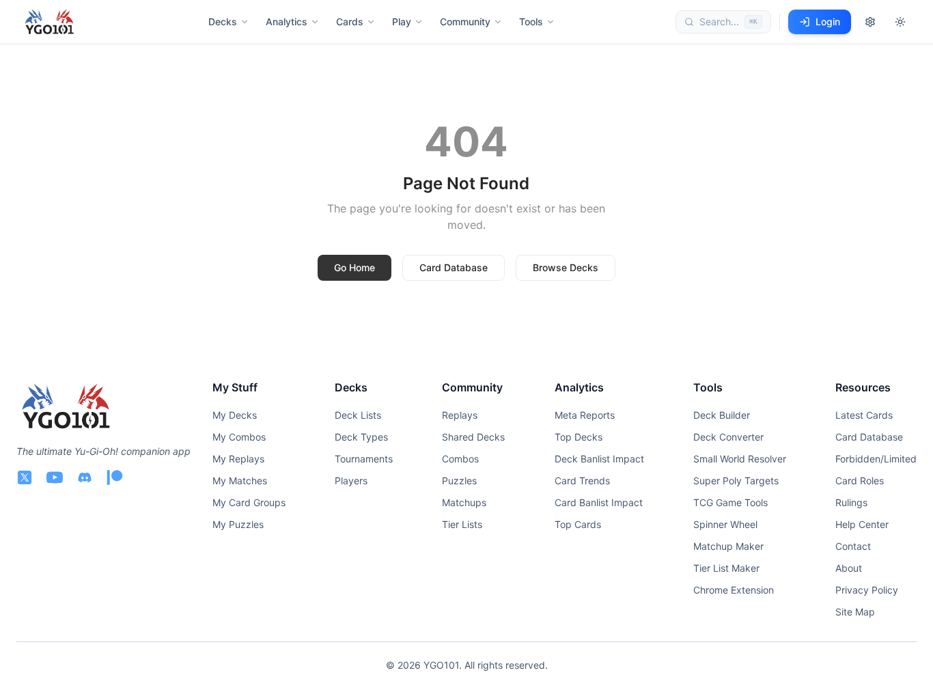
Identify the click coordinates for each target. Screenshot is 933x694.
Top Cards (578, 524)
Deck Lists (358, 415)
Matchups (464, 502)
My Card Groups (249, 502)
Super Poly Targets (736, 480)
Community (465, 21)
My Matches (239, 480)
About (848, 568)
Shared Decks (473, 437)
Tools (531, 21)
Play (401, 21)
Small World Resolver (739, 458)
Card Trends (582, 480)
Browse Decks (565, 267)
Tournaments (364, 458)
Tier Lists (462, 524)
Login (828, 21)
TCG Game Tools (730, 502)
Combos (460, 458)
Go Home (354, 267)
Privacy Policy (866, 590)
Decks (222, 21)
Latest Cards (864, 415)
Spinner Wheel (725, 524)
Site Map (855, 611)
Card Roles (859, 480)
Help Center (862, 524)
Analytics (286, 21)
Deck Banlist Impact (599, 458)
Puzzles (459, 480)
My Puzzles (238, 524)
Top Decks (578, 437)
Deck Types (361, 437)
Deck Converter (728, 437)
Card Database (453, 267)
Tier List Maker (726, 568)
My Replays (238, 458)
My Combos (239, 437)
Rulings (851, 502)
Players (351, 480)
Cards (349, 21)
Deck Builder (721, 415)
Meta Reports (585, 415)
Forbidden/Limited (876, 458)
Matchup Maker (728, 546)
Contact (853, 546)
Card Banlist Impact (599, 502)
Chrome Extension (733, 590)
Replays (459, 415)
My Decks (234, 415)
